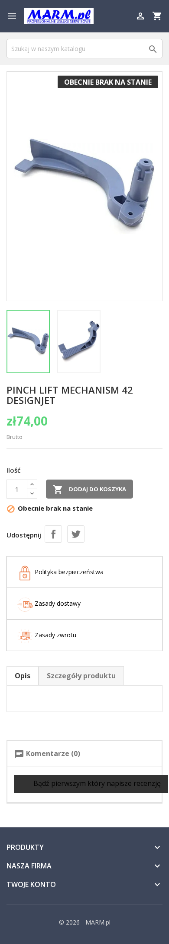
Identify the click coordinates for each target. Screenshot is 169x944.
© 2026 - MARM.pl (84, 922)
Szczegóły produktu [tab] (81, 675)
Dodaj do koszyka (89, 489)
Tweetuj (75, 534)
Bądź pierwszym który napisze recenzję (96, 783)
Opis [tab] (22, 675)
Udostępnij (53, 534)
